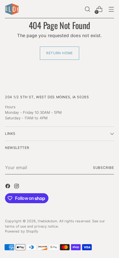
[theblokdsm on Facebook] (8, 186)
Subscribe (103, 168)
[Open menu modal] (111, 9)
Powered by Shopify (21, 231)
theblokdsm (47, 221)
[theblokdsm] (12, 9)
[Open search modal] (87, 9)
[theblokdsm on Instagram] (17, 186)
